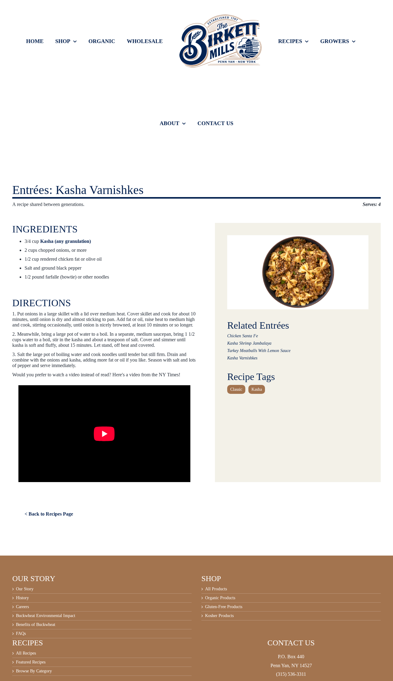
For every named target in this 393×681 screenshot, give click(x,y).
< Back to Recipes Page (49, 514)
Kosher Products (219, 616)
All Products (216, 589)
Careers (22, 607)
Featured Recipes (30, 662)
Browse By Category (34, 671)
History (22, 598)
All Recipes (26, 653)
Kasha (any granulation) (65, 241)
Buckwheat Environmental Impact (45, 616)
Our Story (24, 589)
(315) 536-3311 (291, 674)
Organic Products (220, 598)
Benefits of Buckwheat (35, 625)
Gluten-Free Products (223, 607)
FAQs (21, 633)
